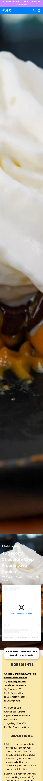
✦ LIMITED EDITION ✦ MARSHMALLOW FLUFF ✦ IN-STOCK (21, 3)
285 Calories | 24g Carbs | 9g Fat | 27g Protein (20, 578)
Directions (21, 735)
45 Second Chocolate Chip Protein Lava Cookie (18, 562)
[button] (34, 10)
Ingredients (21, 664)
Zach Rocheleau (12, 546)
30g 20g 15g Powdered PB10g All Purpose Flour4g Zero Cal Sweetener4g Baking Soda (20, 687)
